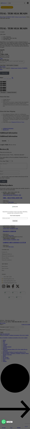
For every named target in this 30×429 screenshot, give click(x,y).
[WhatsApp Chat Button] (3, 421)
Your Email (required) (15, 215)
